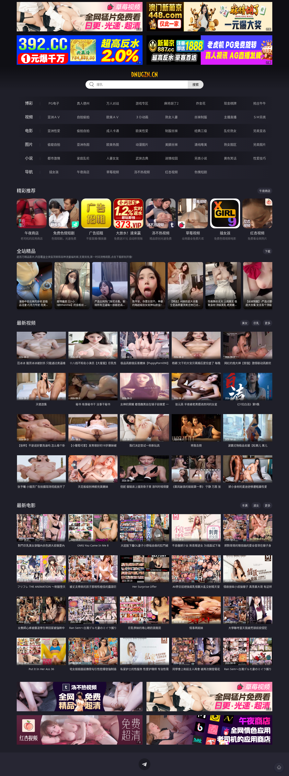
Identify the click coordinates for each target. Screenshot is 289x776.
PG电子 (54, 103)
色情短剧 (200, 172)
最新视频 (26, 323)
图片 (29, 144)
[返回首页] (279, 767)
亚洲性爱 (54, 131)
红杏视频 (171, 172)
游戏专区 (142, 103)
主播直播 (230, 117)
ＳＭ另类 (259, 117)
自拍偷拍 (83, 117)
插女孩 (54, 172)
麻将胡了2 (171, 103)
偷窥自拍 (54, 144)
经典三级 (200, 131)
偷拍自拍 (83, 131)
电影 (29, 130)
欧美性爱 (142, 131)
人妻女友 (112, 158)
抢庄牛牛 (259, 103)
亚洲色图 (83, 144)
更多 (267, 323)
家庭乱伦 (83, 158)
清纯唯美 (200, 144)
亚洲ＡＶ (54, 117)
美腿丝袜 (171, 144)
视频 (29, 117)
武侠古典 (142, 158)
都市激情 (54, 158)
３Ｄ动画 (142, 117)
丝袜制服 (200, 117)
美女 (245, 323)
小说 (29, 158)
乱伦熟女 (230, 131)
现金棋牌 (230, 103)
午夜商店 (83, 172)
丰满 (245, 505)
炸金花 (200, 103)
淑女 (256, 505)
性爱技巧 (259, 158)
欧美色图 (112, 144)
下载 (267, 251)
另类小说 (200, 158)
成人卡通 (112, 131)
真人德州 (83, 103)
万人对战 (112, 103)
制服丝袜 (171, 131)
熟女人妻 (171, 117)
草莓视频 (112, 172)
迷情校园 (171, 158)
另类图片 (259, 144)
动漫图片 (142, 144)
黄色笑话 (230, 158)
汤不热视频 (142, 172)
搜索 (195, 84)
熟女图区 (230, 144)
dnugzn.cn (144, 74)
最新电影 (26, 505)
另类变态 (259, 131)
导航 (29, 172)
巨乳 (256, 323)
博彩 (29, 103)
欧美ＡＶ (112, 117)
